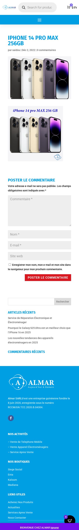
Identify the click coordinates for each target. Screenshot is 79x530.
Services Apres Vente (20, 512)
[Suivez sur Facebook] (11, 418)
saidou (16, 50)
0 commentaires (46, 50)
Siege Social (15, 469)
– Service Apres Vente (21, 452)
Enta (10, 474)
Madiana (13, 484)
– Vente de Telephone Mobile (25, 441)
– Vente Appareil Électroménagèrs (28, 447)
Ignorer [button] (55, 527)
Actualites (14, 507)
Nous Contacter (17, 517)
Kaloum (12, 479)
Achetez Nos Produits (20, 502)
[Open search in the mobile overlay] (37, 7)
